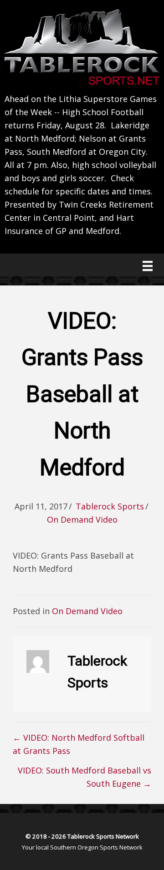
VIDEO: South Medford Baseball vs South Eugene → (84, 777)
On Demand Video (82, 519)
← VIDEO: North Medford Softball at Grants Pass (78, 744)
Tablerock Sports (110, 506)
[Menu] (147, 266)
